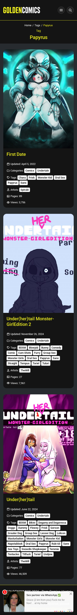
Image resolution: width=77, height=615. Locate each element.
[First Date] (38, 98)
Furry (37, 352)
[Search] (70, 10)
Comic (11, 352)
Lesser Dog (47, 533)
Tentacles (13, 554)
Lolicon (61, 533)
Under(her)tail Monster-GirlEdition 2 (30, 321)
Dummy (22, 527)
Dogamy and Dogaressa (52, 522)
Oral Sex (60, 177)
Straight (12, 363)
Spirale (25, 189)
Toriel (36, 363)
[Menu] (61, 10)
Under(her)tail (21, 499)
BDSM (22, 347)
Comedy (56, 347)
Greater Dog (15, 533)
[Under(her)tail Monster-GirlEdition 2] (38, 263)
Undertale (43, 170)
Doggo (11, 527)
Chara (22, 177)
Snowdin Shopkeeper (34, 549)
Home (27, 25)
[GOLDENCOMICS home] (21, 10)
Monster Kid (45, 177)
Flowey (34, 527)
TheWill (25, 370)
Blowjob (33, 347)
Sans (23, 182)
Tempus (25, 363)
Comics (29, 170)
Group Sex (49, 352)
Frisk (32, 177)
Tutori (45, 363)
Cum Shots (24, 352)
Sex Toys (13, 549)
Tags (37, 25)
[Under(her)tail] (38, 443)
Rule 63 (56, 543)
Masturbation (15, 538)
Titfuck (26, 554)
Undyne (48, 554)
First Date (16, 154)
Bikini (32, 522)
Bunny (44, 347)
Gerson (55, 527)
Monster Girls (16, 358)
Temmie (54, 549)
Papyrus (12, 182)
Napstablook (15, 543)
